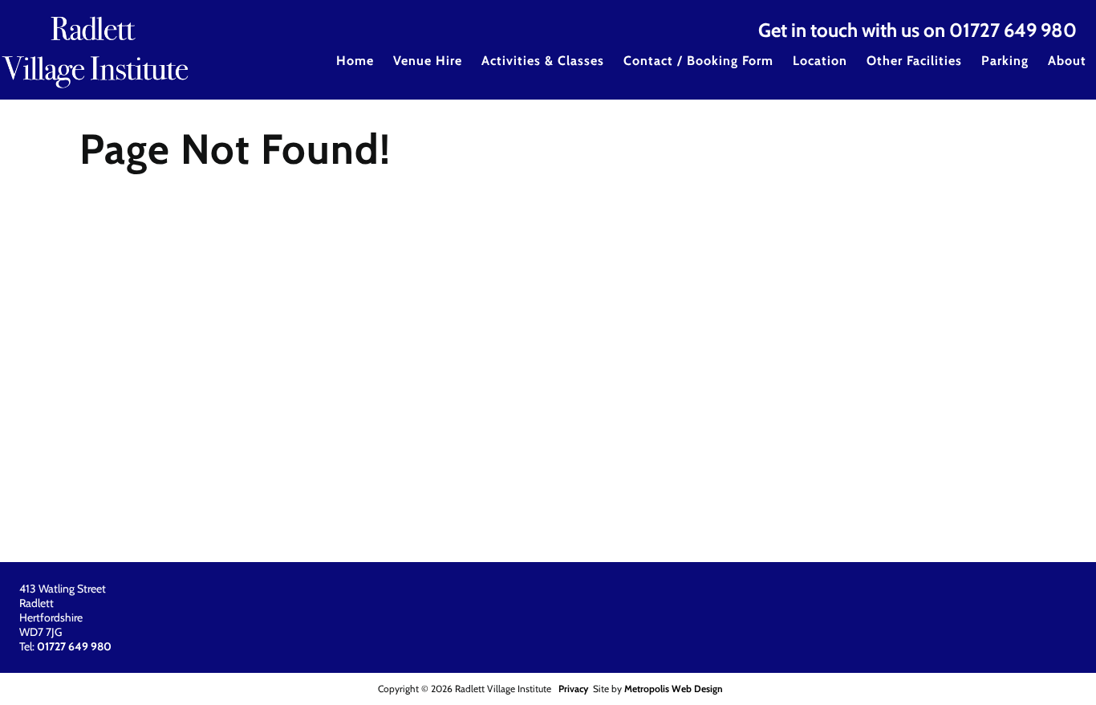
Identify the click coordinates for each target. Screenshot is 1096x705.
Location (820, 60)
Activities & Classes (542, 60)
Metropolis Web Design (673, 689)
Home (355, 60)
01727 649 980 (1013, 30)
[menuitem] (355, 71)
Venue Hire (427, 60)
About (1067, 60)
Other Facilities (914, 60)
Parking (1005, 60)
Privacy (573, 689)
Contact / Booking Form (698, 60)
